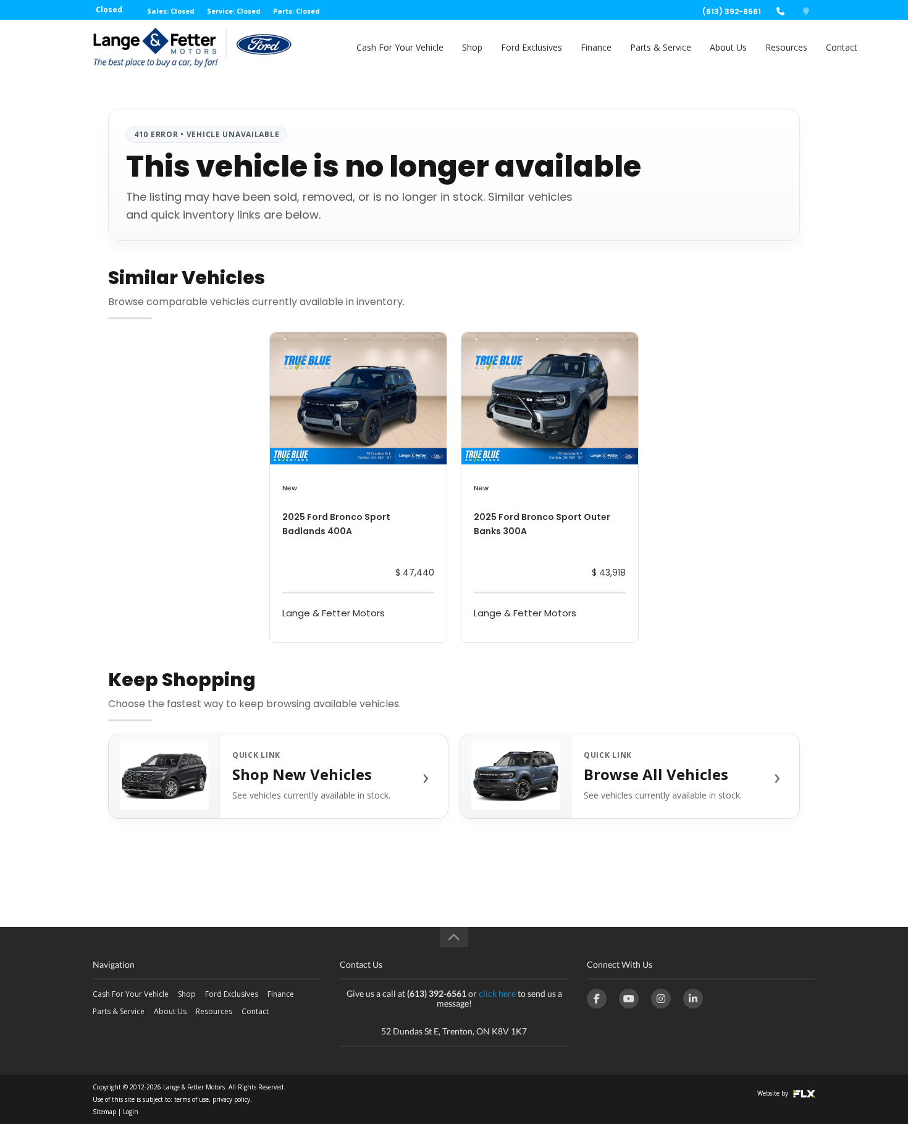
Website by (773, 1093)
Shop (472, 47)
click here (497, 993)
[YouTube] (629, 999)
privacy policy (231, 1099)
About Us (728, 47)
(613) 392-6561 (731, 11)
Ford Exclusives (531, 47)
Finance (596, 47)
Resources (786, 47)
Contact (841, 47)
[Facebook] (597, 999)
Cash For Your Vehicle (399, 47)
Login (130, 1111)
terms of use (191, 1099)
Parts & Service (660, 47)
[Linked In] (693, 999)
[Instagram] (661, 999)
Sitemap (104, 1111)
